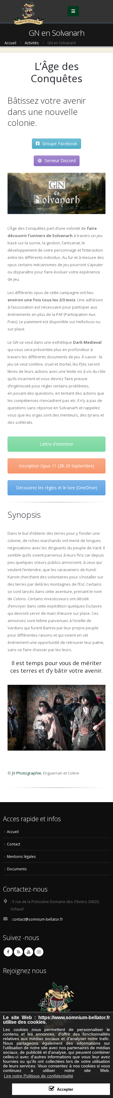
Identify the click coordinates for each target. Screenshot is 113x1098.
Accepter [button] (65, 1089)
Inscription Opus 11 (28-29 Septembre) (56, 466)
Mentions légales (21, 856)
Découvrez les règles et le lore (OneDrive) (56, 487)
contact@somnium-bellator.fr (37, 919)
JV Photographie (26, 773)
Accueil (13, 831)
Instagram (38, 951)
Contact (13, 844)
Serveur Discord (59, 160)
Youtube (28, 951)
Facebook (8, 951)
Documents (17, 868)
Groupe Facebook (59, 143)
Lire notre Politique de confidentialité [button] (38, 1075)
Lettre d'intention (56, 444)
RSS (18, 951)
